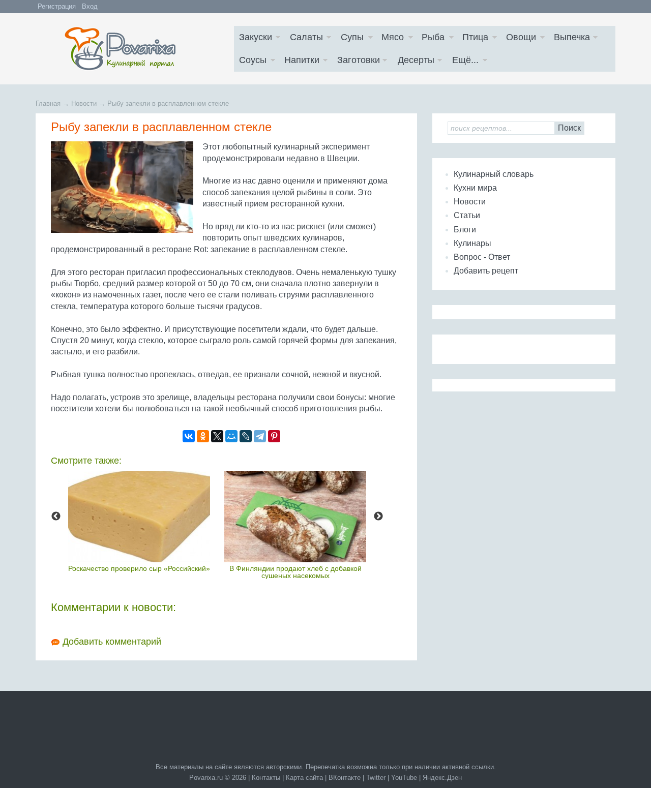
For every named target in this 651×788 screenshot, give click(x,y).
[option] (139, 521)
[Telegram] (260, 436)
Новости (470, 201)
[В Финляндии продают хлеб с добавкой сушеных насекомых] (295, 516)
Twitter (376, 777)
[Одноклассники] (203, 436)
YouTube (404, 777)
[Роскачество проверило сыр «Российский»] (139, 516)
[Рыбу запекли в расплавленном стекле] (124, 187)
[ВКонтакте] (189, 436)
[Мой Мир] (231, 436)
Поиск (569, 128)
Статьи (467, 215)
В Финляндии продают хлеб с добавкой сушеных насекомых (295, 572)
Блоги (465, 229)
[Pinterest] (274, 436)
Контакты (266, 777)
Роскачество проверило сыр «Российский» (139, 568)
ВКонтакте (345, 777)
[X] (217, 436)
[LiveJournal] (246, 436)
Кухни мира (475, 188)
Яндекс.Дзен (442, 777)
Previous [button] (56, 516)
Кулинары (472, 243)
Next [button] (378, 516)
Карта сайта (304, 777)
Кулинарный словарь (494, 174)
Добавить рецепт (486, 270)
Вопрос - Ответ (482, 257)
